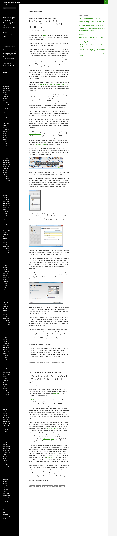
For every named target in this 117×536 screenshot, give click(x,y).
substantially (49, 428)
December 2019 (6, 180)
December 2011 (6, 372)
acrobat (32, 362)
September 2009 (6, 427)
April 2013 (5, 339)
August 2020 (5, 168)
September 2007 (6, 477)
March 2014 (5, 316)
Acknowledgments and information (92, 2)
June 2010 (5, 409)
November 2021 (6, 150)
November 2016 (6, 252)
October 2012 (6, 351)
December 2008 (6, 446)
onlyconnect (45, 30)
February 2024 (6, 117)
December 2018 (6, 203)
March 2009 (5, 440)
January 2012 (6, 370)
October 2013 (6, 326)
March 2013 (5, 341)
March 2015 (5, 292)
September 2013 (6, 329)
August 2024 (5, 108)
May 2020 (5, 174)
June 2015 (5, 285)
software (44, 18)
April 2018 (5, 220)
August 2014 (5, 306)
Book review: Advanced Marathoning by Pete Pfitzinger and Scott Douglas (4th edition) (91, 38)
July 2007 (5, 481)
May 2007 (5, 485)
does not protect (41, 144)
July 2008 (5, 456)
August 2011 (5, 380)
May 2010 (5, 411)
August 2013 (5, 331)
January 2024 (6, 119)
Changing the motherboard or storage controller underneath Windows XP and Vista (92, 50)
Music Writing (44, 2)
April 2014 (5, 314)
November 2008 (6, 448)
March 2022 (5, 145)
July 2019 (5, 189)
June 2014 (5, 310)
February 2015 (6, 294)
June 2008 (5, 458)
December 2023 (6, 121)
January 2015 (6, 296)
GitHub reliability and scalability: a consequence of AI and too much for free (92, 29)
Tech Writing (34, 2)
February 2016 (6, 271)
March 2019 (5, 197)
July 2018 (5, 213)
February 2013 (6, 343)
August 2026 (5, 75)
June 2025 (5, 98)
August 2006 (5, 501)
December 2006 (6, 495)
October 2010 (6, 401)
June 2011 (5, 384)
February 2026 (6, 86)
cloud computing (38, 372)
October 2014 (6, 302)
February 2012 (6, 368)
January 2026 (6, 88)
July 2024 (5, 110)
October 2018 (6, 207)
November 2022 (6, 131)
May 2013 (5, 337)
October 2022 (6, 133)
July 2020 (5, 170)
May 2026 (5, 80)
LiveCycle (31, 400)
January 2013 (6, 345)
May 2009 (5, 436)
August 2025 (5, 96)
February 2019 (6, 199)
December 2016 (6, 250)
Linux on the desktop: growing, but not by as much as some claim (9, 24)
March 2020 (5, 176)
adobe (30, 18)
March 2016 (5, 269)
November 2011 (6, 374)
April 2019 (5, 195)
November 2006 (6, 497)
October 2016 (6, 254)
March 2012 (5, 366)
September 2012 (6, 353)
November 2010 (6, 399)
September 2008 (6, 452)
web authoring (51, 18)
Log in (4, 512)
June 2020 (5, 172)
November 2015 (6, 275)
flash (45, 372)
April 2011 (5, 388)
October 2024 (6, 106)
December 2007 (6, 471)
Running (69, 2)
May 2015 (5, 287)
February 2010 (6, 417)
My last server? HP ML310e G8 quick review (91, 25)
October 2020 (6, 166)
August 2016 (5, 259)
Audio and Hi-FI (55, 2)
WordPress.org (6, 518)
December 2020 (6, 162)
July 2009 (5, 431)
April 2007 (5, 487)
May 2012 (5, 361)
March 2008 (5, 464)
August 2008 (5, 454)
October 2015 (6, 277)
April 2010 (5, 413)
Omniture (49, 457)
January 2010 (6, 419)
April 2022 (5, 143)
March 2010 (5, 415)
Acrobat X (45, 35)
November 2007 (6, 473)
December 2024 (6, 104)
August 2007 (5, 479)
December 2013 (6, 322)
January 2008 (6, 468)
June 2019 (5, 191)
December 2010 (6, 396)
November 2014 (6, 300)
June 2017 (5, 238)
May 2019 (5, 193)
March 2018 (5, 222)
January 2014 (6, 320)
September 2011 (6, 378)
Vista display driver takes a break (88, 42)
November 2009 (6, 423)
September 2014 (6, 304)
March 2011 (5, 390)
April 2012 (5, 364)
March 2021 (5, 158)
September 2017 (6, 232)
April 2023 (5, 127)
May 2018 (5, 217)
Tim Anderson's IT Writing (11, 2)
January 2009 (6, 444)
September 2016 (6, 257)
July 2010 (5, 407)
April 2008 (5, 462)
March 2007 (5, 489)
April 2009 (5, 438)
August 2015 (5, 281)
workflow (60, 362)
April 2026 (5, 82)
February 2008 (6, 466)
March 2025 (5, 102)
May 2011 (5, 386)
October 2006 (6, 499)
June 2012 (5, 359)
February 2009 (6, 442)
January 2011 (6, 394)
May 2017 (5, 240)
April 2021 (5, 156)
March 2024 (5, 115)
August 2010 (5, 405)
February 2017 (6, 246)
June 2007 (5, 483)
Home (27, 2)
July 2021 (5, 152)
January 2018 (6, 226)
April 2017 (5, 242)
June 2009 (5, 433)
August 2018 (5, 211)
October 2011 (6, 376)
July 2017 (5, 236)
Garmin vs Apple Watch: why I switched (89, 18)
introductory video (48, 439)
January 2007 (6, 493)
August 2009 (5, 429)
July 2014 (5, 308)
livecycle (62, 486)
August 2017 (5, 234)
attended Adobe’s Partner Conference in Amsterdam (52, 84)
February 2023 (6, 129)
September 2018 (6, 209)
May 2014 (5, 312)
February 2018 (6, 224)
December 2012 (6, 347)
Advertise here (77, 2)
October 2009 (6, 425)
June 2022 (5, 139)
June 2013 (5, 335)
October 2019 (6, 185)
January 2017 (6, 248)
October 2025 (6, 92)
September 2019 (6, 187)
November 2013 (6, 324)
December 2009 (6, 421)
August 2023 (5, 125)
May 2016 (5, 265)
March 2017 (5, 244)
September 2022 (6, 135)
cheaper (56, 428)
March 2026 (5, 84)
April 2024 (5, 113)
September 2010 (6, 403)
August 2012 (5, 355)
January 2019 (6, 201)
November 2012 (6, 349)
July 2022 (5, 137)
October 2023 (6, 123)
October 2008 (6, 450)
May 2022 (5, 141)
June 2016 (5, 263)
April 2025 (5, 100)
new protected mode (35, 134)
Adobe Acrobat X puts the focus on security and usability (48, 24)
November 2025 (6, 90)
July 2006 (5, 503)
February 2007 (6, 491)
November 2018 (6, 205)
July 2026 (5, 78)
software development (54, 372)
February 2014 (6, 318)
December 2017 (6, 228)
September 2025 (6, 94)
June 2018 (5, 215)
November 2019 (6, 182)
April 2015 (5, 289)
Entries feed (5, 514)
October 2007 (6, 475)
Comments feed (6, 516)
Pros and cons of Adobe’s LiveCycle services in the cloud (48, 378)
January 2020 (6, 178)
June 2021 (5, 154)
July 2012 (5, 357)
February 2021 (6, 160)
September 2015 (6, 279)
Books (63, 2)
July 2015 (5, 283)
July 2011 (5, 382)
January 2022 (6, 147)
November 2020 (6, 164)
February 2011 (6, 392)
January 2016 (6, 273)
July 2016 (5, 261)
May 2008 (5, 460)
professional (37, 18)
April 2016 (5, 267)
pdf (44, 362)
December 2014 (6, 298)
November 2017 (6, 230)
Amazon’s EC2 (57, 393)
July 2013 (5, 333)
